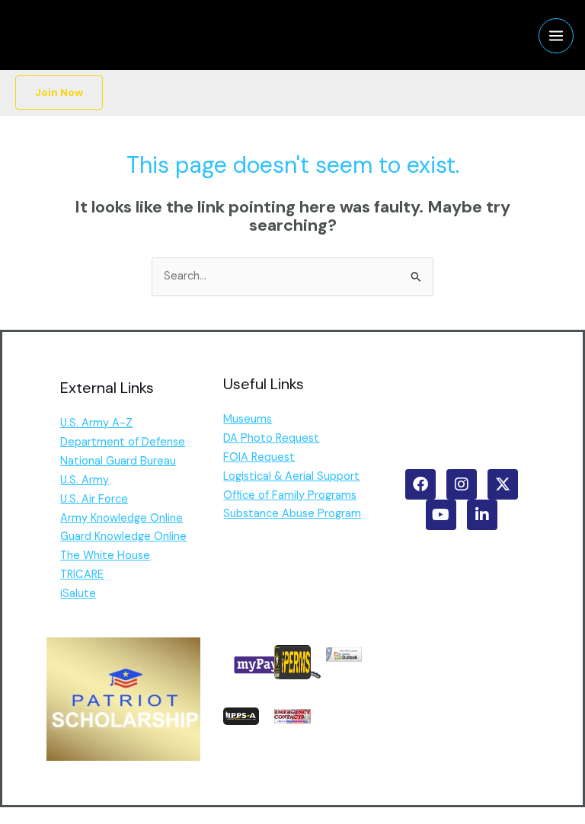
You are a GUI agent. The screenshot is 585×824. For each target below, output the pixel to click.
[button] (59, 92)
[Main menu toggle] (556, 35)
